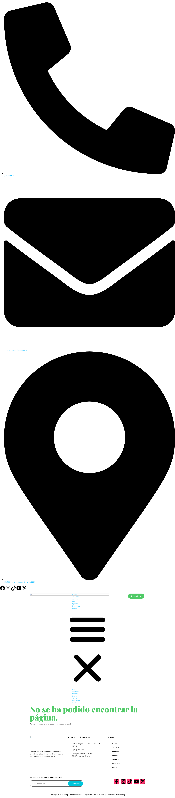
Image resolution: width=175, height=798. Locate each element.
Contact (75, 608)
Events (74, 601)
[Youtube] (18, 588)
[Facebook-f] (116, 781)
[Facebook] (2, 588)
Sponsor (75, 604)
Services (75, 599)
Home (74, 595)
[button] (87, 649)
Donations (76, 606)
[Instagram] (8, 588)
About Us (75, 597)
